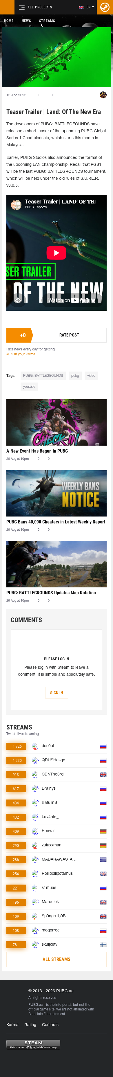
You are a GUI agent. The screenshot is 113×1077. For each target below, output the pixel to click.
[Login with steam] (105, 7)
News (26, 21)
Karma (12, 1025)
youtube (29, 386)
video (91, 375)
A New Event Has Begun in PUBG (37, 451)
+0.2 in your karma (20, 354)
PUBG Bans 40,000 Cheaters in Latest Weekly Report (55, 522)
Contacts (50, 1025)
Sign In (56, 692)
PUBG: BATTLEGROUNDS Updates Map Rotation (51, 593)
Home (9, 21)
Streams (47, 21)
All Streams (56, 959)
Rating (30, 1025)
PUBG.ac (35, 1004)
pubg (75, 375)
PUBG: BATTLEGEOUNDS (43, 375)
